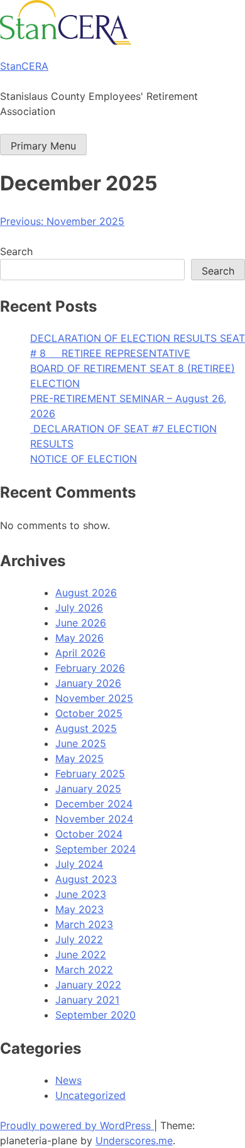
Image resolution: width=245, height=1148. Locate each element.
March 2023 (84, 924)
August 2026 (86, 592)
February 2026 (90, 668)
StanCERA (24, 66)
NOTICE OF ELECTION (83, 458)
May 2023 (79, 909)
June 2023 (80, 894)
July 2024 (79, 864)
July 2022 (79, 939)
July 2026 (79, 607)
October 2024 (88, 834)
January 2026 (88, 683)
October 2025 (88, 713)
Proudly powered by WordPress (77, 1125)
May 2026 (79, 637)
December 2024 (94, 803)
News (68, 1080)
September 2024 (95, 849)
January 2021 (87, 999)
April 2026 (80, 653)
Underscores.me (134, 1140)
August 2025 (86, 728)
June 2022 (80, 954)
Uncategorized (90, 1095)
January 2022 (88, 984)
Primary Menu (43, 145)
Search (16, 251)
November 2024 (94, 818)
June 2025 (80, 743)
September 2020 (95, 1015)
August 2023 (86, 879)
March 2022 (84, 969)
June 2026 (80, 622)
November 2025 (94, 698)
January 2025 (88, 788)
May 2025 (79, 758)
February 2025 (90, 773)
